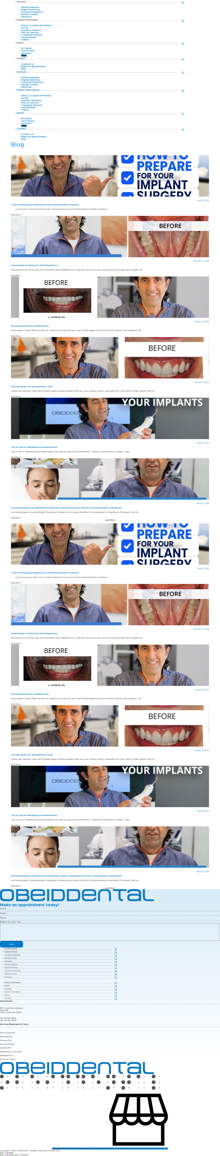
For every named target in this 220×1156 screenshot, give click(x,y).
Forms (24, 28)
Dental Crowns (29, 14)
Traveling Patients (31, 35)
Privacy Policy (54, 1151)
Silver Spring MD (7, 1044)
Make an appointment (33, 67)
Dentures (26, 17)
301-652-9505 (10, 1018)
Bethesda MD (6, 1037)
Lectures (26, 53)
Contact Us (27, 64)
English (11, 1153)
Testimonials (28, 37)
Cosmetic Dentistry (32, 12)
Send (11, 944)
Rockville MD (5, 1048)
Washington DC (7, 1055)
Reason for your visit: (10, 922)
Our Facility (28, 51)
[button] (110, 520)
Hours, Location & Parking (36, 25)
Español (11, 1155)
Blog (23, 55)
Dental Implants (30, 7)
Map (23, 69)
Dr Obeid (26, 48)
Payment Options (31, 30)
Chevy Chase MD (7, 1033)
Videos (25, 40)
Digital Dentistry (30, 10)
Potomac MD (5, 1040)
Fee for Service (30, 33)
